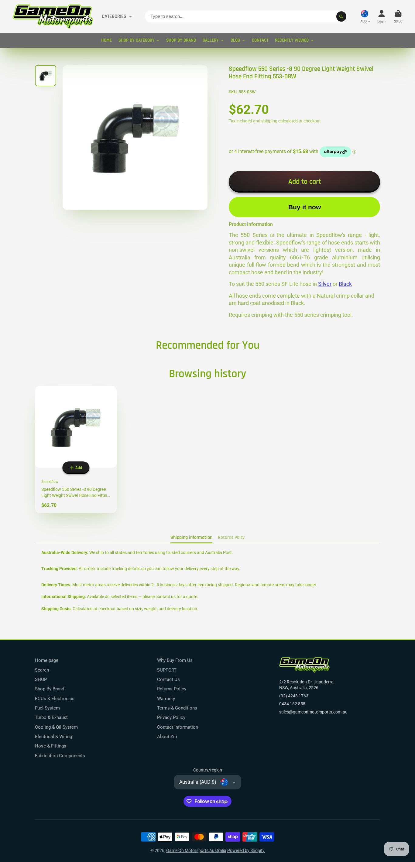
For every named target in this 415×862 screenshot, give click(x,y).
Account (381, 16)
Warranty (166, 698)
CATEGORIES (114, 16)
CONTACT (260, 40)
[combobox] (246, 16)
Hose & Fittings (50, 746)
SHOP (41, 679)
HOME (106, 40)
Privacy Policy (171, 717)
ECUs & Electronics (54, 698)
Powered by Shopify (246, 850)
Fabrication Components (60, 755)
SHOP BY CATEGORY (136, 40)
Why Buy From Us (175, 660)
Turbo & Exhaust (51, 717)
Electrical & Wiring (53, 736)
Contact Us (168, 679)
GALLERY (211, 40)
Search (42, 670)
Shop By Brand (49, 689)
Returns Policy (171, 689)
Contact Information (177, 727)
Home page (46, 660)
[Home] (53, 16)
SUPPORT (167, 670)
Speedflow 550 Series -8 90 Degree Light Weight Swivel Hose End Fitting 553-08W (76, 449)
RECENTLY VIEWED (292, 40)
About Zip (167, 736)
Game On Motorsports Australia (196, 850)
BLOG (235, 40)
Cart (398, 16)
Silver (324, 284)
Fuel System (47, 708)
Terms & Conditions (177, 708)
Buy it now (304, 207)
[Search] (341, 16)
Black (345, 284)
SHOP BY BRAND (181, 40)
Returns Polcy (231, 537)
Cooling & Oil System (56, 727)
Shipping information (191, 537)
